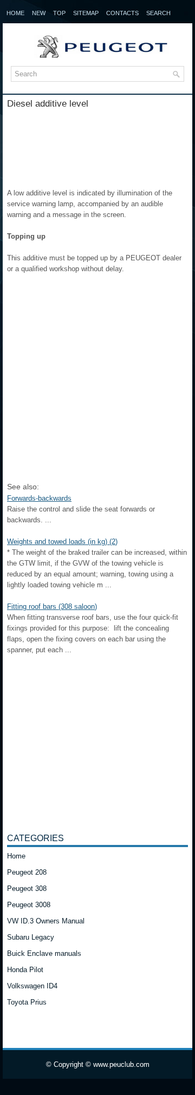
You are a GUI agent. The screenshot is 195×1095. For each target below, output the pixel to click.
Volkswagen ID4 (32, 986)
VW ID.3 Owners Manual (45, 921)
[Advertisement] (97, 144)
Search (158, 13)
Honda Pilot (25, 970)
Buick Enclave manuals (44, 953)
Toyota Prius (27, 1002)
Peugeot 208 (27, 872)
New (39, 13)
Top (59, 13)
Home (15, 13)
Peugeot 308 (27, 888)
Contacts (122, 13)
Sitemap (86, 13)
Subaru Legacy (30, 937)
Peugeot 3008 (28, 905)
